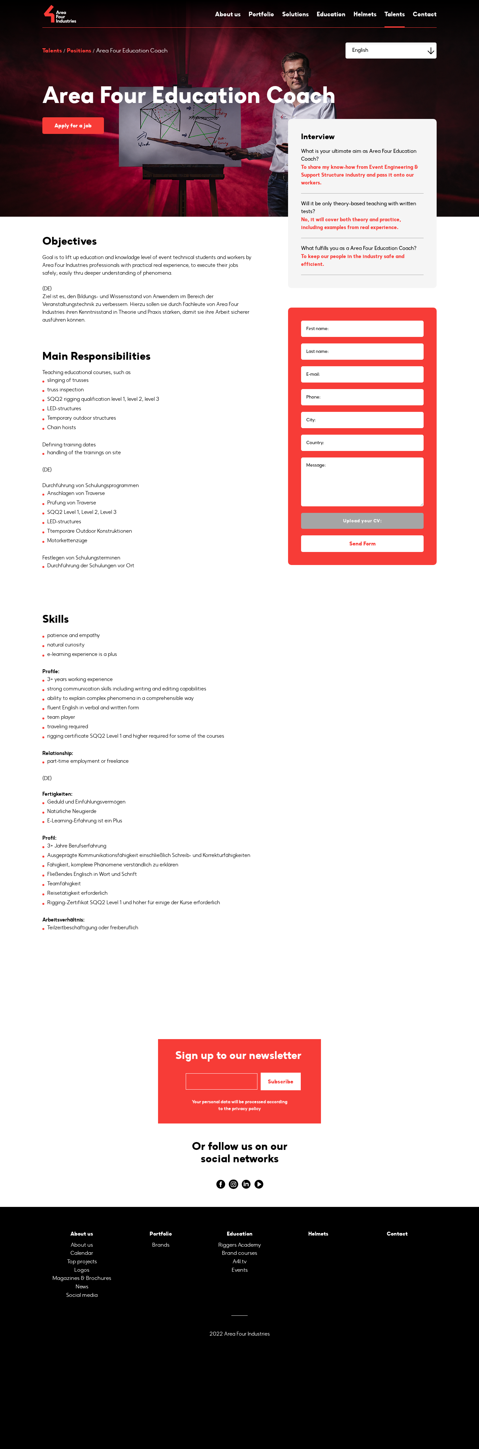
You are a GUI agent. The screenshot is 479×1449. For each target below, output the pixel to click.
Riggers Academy (239, 1242)
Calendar (81, 1250)
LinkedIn (245, 1183)
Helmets (365, 14)
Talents (395, 14)
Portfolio (260, 14)
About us (227, 14)
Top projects (82, 1258)
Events (239, 1266)
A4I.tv (239, 1258)
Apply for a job (71, 126)
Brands (160, 1242)
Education (330, 14)
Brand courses (240, 1250)
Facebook (220, 1183)
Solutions (294, 14)
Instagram (233, 1183)
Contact (425, 14)
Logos (82, 1266)
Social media (82, 1289)
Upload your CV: (362, 521)
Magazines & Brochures (82, 1274)
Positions (79, 50)
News (82, 1282)
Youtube (258, 1183)
